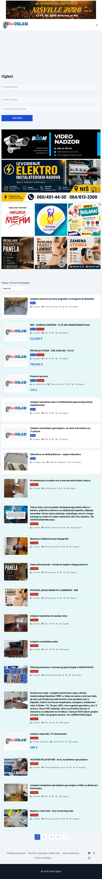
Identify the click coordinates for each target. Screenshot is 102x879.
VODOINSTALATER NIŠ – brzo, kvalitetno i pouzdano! (59, 759)
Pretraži (17, 118)
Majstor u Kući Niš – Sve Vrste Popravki (51, 811)
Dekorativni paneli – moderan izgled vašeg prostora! (59, 564)
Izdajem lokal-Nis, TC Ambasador (48, 734)
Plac (46, 333)
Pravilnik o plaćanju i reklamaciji (44, 853)
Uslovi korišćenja (70, 853)
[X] (94, 853)
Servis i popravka (51, 546)
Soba (46, 649)
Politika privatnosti (16, 853)
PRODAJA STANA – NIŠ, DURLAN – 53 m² (52, 350)
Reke (52, 462)
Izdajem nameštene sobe (44, 641)
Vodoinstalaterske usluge (55, 767)
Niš (63, 306)
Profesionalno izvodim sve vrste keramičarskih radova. (60, 480)
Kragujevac (62, 462)
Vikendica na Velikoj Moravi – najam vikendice (55, 454)
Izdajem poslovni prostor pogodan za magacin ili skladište (62, 299)
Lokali (55, 742)
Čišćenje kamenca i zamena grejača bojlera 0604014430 (62, 667)
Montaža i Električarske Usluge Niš (49, 539)
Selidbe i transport (52, 527)
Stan (46, 358)
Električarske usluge (52, 675)
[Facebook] (89, 853)
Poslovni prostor (51, 306)
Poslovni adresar (43, 858)
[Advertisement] (51, 48)
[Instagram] (89, 858)
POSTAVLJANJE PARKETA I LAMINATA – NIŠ (54, 590)
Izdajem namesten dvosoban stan (48, 616)
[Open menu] (96, 25)
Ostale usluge (50, 488)
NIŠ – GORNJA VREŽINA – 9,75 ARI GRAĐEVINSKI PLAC (60, 325)
